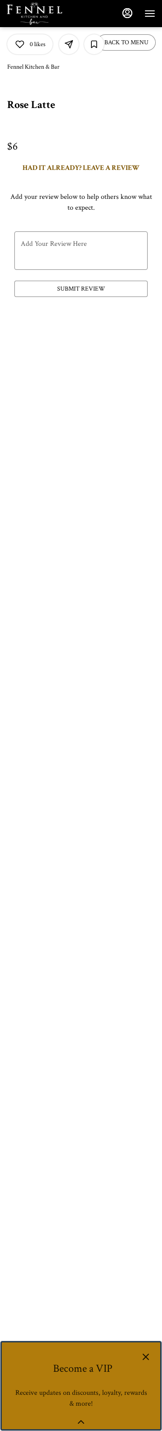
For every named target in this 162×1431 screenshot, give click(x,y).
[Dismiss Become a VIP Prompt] (146, 1357)
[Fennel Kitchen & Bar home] (47, 13)
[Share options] (69, 44)
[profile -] (127, 13)
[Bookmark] (94, 44)
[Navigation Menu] (150, 13)
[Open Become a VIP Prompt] (81, 1422)
